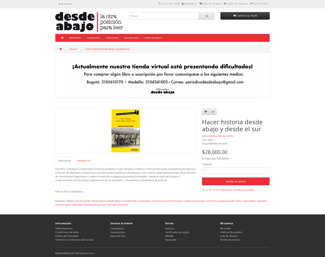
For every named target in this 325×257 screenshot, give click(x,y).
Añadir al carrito (236, 181)
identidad (77, 204)
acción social (158, 201)
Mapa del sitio (117, 236)
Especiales (170, 239)
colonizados (249, 201)
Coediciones (93, 37)
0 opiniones (226, 189)
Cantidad (207, 164)
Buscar (73, 49)
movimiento (143, 201)
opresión (262, 201)
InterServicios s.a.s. (85, 253)
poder (231, 201)
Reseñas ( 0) (83, 160)
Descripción (64, 160)
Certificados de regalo (177, 232)
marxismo (123, 204)
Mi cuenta (225, 228)
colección (211, 201)
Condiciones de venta (66, 232)
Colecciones (112, 37)
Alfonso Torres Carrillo (221, 136)
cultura (187, 201)
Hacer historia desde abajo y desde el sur (107, 49)
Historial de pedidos (231, 232)
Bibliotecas (75, 37)
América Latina (63, 204)
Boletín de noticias (230, 239)
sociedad (222, 201)
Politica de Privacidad (66, 236)
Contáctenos (117, 228)
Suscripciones (131, 37)
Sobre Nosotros (153, 37)
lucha (238, 201)
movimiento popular (95, 204)
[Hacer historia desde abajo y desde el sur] (125, 130)
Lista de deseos (228, 236)
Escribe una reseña (244, 189)
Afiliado (169, 236)
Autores (169, 228)
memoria (112, 204)
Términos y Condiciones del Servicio (74, 239)
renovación (198, 201)
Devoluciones (117, 232)
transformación (174, 201)
